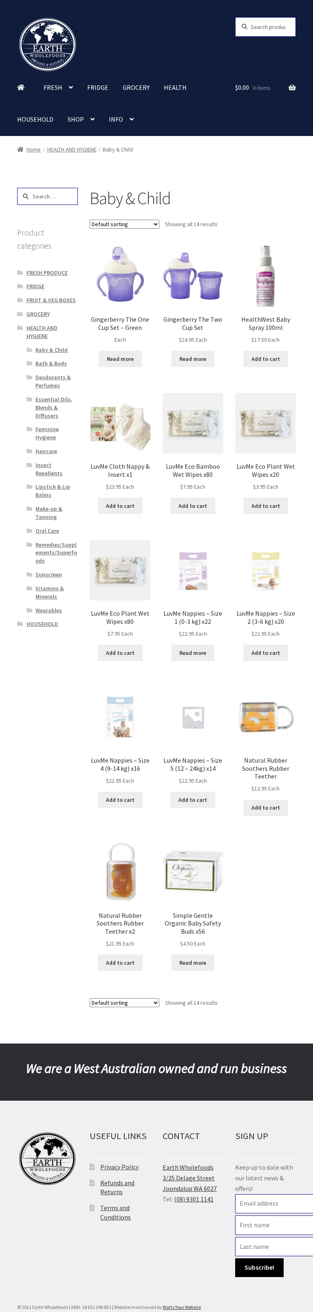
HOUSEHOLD (35, 119)
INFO (116, 119)
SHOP (76, 119)
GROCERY (136, 87)
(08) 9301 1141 (194, 1199)
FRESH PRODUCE (47, 272)
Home (33, 149)
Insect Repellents (48, 469)
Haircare (46, 451)
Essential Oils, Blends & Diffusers (53, 407)
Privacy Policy (119, 1167)
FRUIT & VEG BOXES (51, 300)
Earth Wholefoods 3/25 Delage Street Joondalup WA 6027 (190, 1178)
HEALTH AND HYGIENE (72, 149)
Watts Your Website (182, 1307)
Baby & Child (51, 350)
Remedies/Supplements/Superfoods (56, 553)
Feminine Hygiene (47, 433)
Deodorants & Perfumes (53, 381)
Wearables (48, 610)
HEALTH (175, 87)
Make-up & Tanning (48, 513)
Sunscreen (48, 574)
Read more (120, 359)
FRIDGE (97, 87)
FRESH (53, 87)
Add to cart (265, 359)
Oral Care (47, 530)
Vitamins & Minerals (49, 592)
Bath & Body (51, 363)
